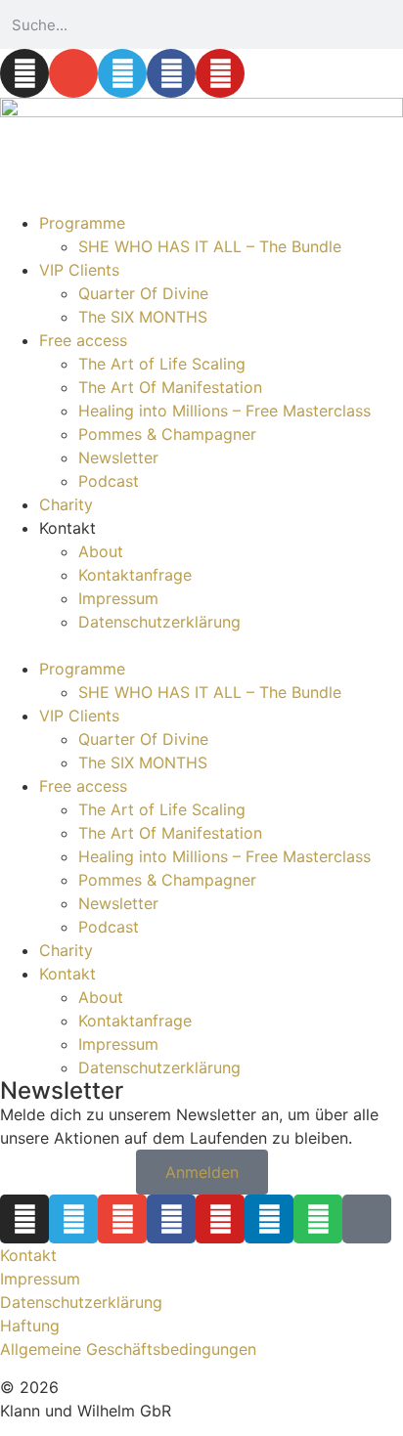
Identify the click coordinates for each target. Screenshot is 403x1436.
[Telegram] (122, 73)
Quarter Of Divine (143, 293)
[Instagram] (24, 73)
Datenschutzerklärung (159, 621)
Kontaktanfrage (135, 575)
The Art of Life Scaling (162, 363)
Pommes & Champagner (167, 434)
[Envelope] (73, 73)
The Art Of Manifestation (170, 387)
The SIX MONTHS (142, 316)
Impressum (118, 598)
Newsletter (118, 457)
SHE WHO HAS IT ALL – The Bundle (209, 246)
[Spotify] (317, 1219)
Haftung (30, 1325)
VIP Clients (79, 270)
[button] (201, 645)
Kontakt (28, 1255)
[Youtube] (220, 73)
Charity (66, 504)
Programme (82, 223)
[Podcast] (366, 1219)
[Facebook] (171, 73)
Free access (83, 340)
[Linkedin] (269, 1219)
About (100, 551)
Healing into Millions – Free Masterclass (224, 410)
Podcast (108, 481)
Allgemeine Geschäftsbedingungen (128, 1349)
